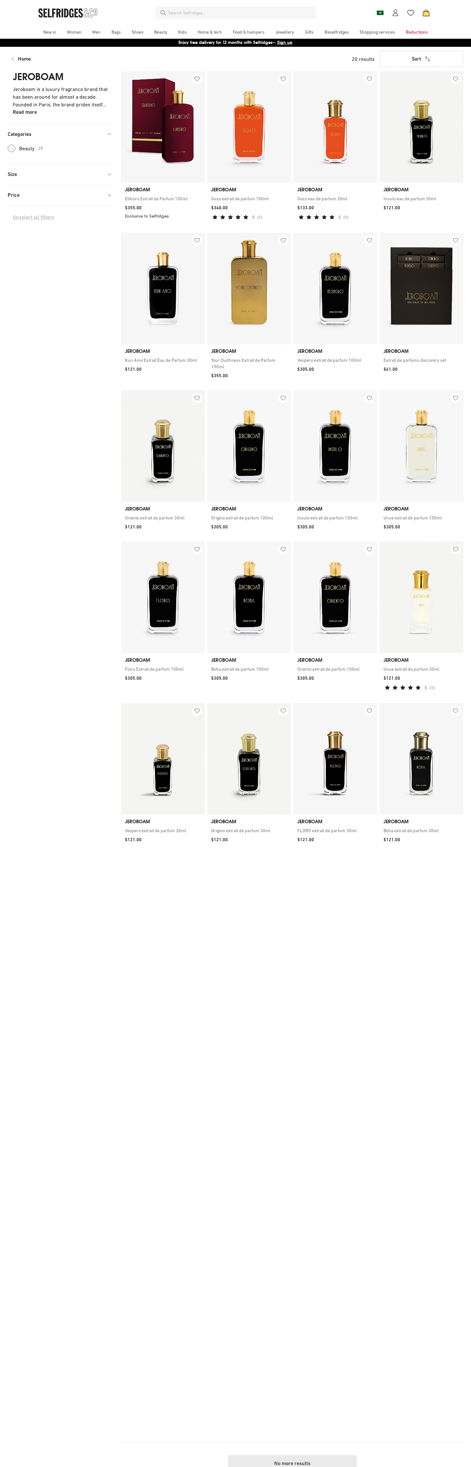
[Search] (163, 12)
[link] (163, 198)
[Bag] (426, 12)
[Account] (395, 12)
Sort (416, 59)
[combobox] (240, 13)
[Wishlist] (410, 12)
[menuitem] (49, 32)
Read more (25, 112)
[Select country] (380, 12)
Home (24, 59)
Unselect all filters (33, 217)
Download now (273, 42)
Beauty (31, 148)
